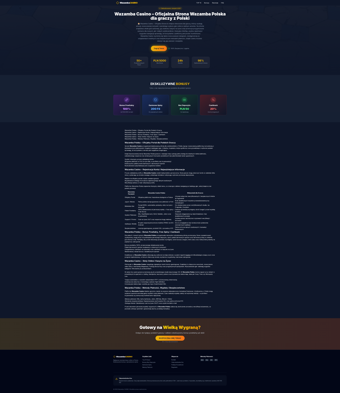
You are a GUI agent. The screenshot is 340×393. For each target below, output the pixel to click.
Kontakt (173, 360)
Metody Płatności (147, 367)
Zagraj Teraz (159, 48)
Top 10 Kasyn (146, 360)
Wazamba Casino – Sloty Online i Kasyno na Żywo (141, 137)
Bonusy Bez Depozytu (148, 362)
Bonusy (206, 3)
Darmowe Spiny (147, 365)
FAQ (222, 3)
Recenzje (215, 3)
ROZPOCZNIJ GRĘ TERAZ (170, 338)
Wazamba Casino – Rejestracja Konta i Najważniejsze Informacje (146, 132)
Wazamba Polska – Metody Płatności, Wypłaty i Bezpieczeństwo (146, 139)
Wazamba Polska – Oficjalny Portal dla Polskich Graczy (143, 130)
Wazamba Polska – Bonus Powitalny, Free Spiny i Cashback (145, 134)
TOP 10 (198, 3)
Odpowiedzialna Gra (177, 362)
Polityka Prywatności (177, 365)
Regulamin (174, 367)
